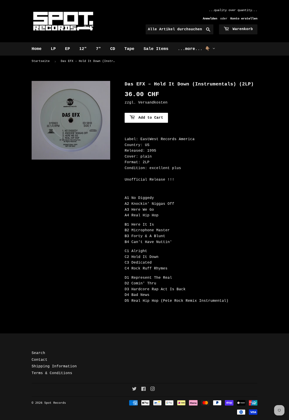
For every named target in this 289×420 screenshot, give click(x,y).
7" (98, 49)
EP (67, 49)
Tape (129, 49)
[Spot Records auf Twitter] (134, 390)
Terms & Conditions (52, 373)
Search (38, 353)
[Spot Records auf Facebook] (143, 390)
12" (83, 49)
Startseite (41, 61)
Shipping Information (54, 366)
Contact (39, 360)
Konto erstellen (243, 18)
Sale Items (156, 49)
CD (112, 49)
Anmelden (210, 18)
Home (37, 49)
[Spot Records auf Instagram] (152, 390)
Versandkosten (153, 103)
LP (53, 49)
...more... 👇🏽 (195, 49)
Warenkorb (241, 29)
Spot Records (55, 403)
